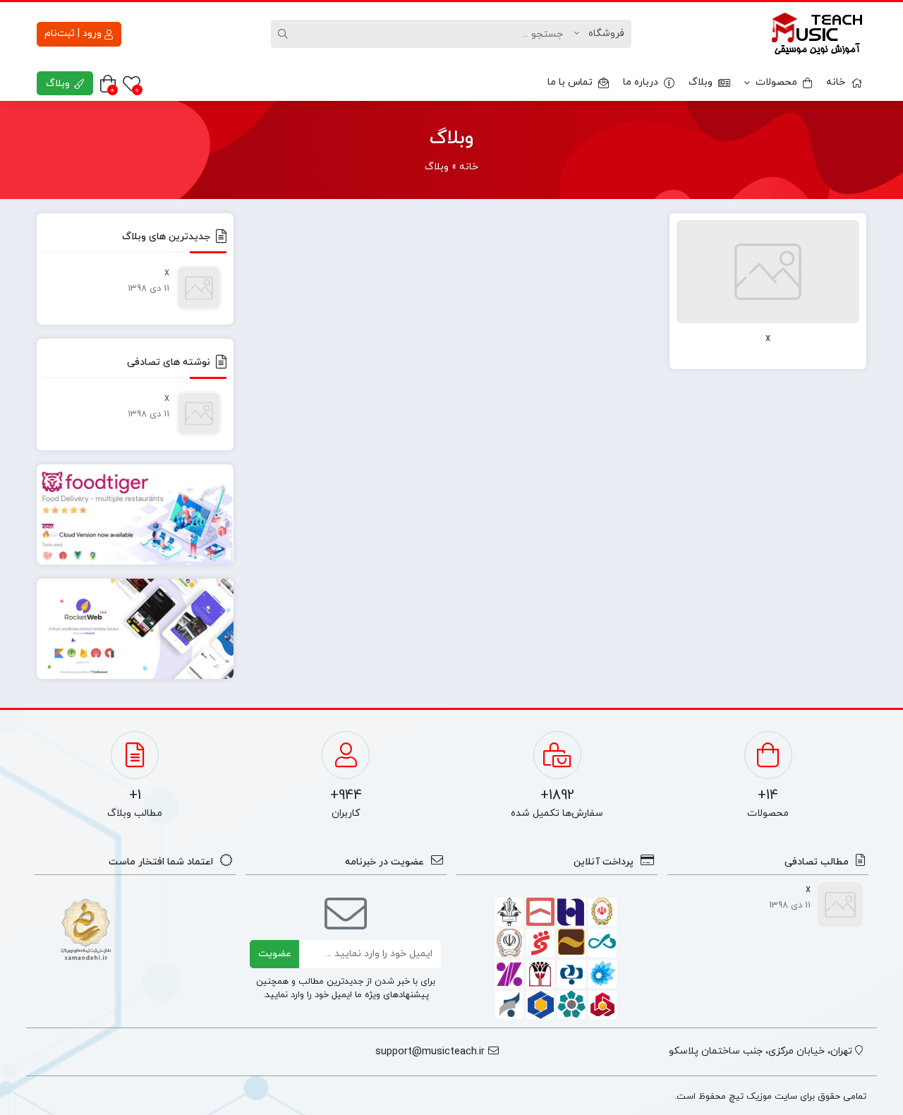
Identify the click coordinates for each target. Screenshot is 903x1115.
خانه (835, 82)
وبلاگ (701, 82)
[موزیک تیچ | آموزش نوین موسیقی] (817, 34)
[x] (768, 270)
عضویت (274, 953)
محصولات (776, 82)
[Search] (285, 34)
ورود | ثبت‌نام (74, 33)
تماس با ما (570, 82)
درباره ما (640, 82)
